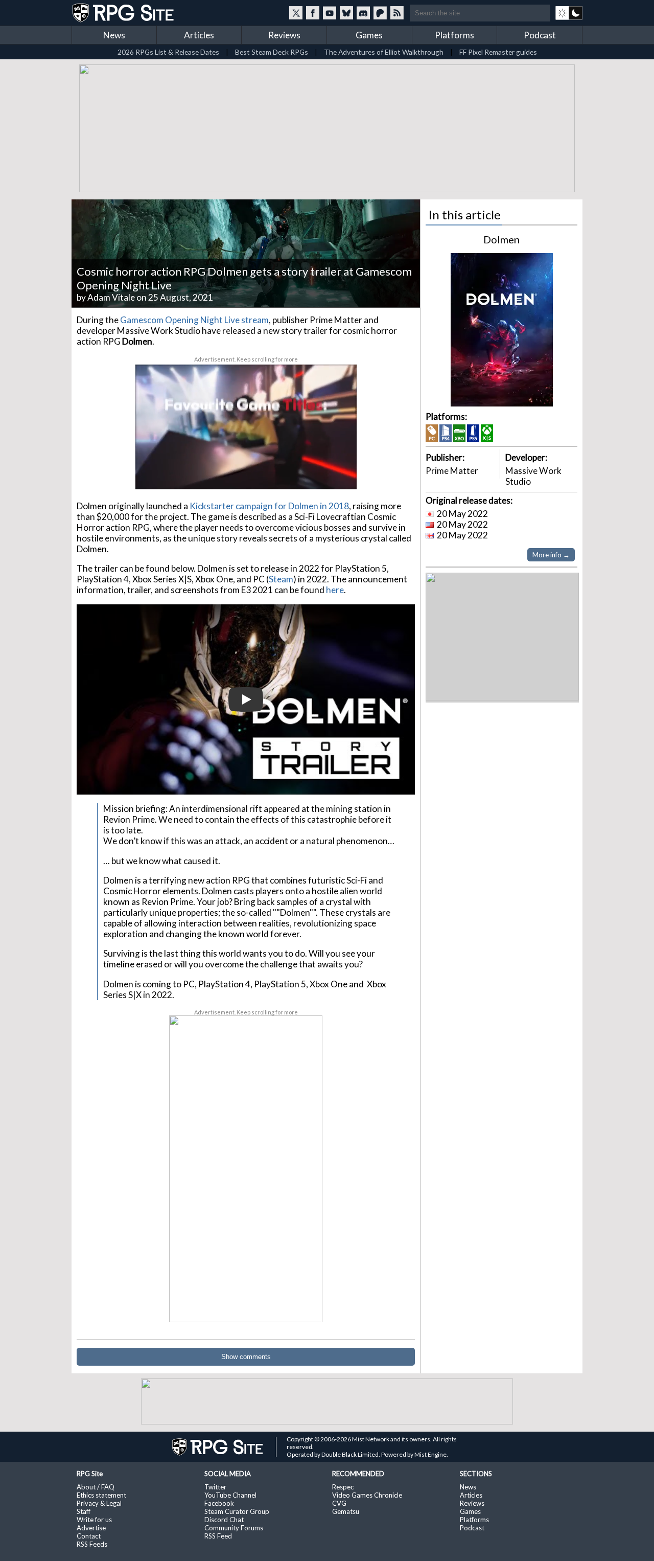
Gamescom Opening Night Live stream (194, 319)
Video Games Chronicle (367, 1495)
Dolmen (501, 239)
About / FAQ (95, 1487)
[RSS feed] (397, 12)
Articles (199, 35)
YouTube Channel (230, 1495)
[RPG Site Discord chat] (363, 12)
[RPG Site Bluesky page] (346, 12)
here (335, 589)
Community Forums (233, 1528)
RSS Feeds (92, 1544)
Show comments (246, 1357)
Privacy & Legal (99, 1503)
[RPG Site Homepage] (124, 13)
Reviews (284, 35)
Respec (343, 1487)
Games (369, 35)
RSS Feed (218, 1536)
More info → (551, 555)
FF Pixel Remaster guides (498, 52)
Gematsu (345, 1511)
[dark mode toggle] (568, 13)
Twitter (215, 1487)
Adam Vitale (111, 297)
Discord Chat (224, 1519)
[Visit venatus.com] (337, 473)
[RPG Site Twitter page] (295, 12)
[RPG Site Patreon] (380, 12)
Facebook (219, 1503)
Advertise (91, 1528)
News (114, 35)
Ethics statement (101, 1495)
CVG (339, 1503)
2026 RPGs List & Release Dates (168, 52)
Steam (281, 579)
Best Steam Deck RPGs (271, 52)
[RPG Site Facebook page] (312, 12)
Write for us (94, 1519)
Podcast (540, 35)
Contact (89, 1536)
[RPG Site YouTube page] (329, 12)
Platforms (454, 35)
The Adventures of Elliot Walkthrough (383, 52)
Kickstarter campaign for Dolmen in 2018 (269, 506)
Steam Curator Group (236, 1511)
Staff (83, 1511)
